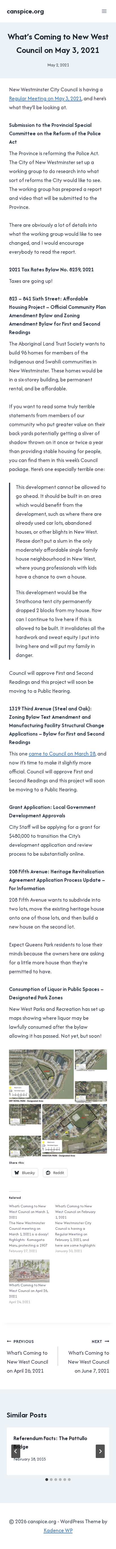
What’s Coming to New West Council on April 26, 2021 (28, 1290)
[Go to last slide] (15, 1451)
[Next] (100, 1451)
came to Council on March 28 (62, 753)
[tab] (46, 1479)
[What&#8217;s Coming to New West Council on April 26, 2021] (29, 1270)
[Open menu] (104, 11)
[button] (41, 1076)
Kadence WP (58, 1530)
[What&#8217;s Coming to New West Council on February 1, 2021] (78, 1228)
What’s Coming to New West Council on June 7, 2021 (88, 1356)
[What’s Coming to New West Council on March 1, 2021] (32, 1228)
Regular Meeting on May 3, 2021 (45, 98)
